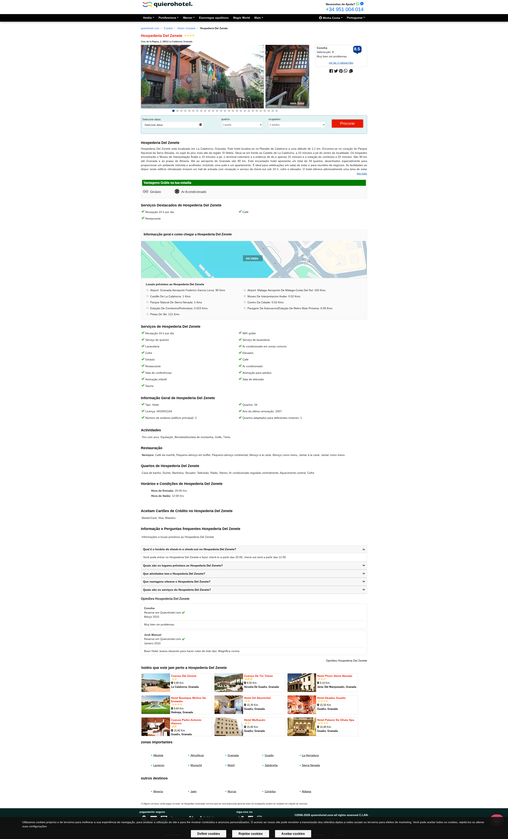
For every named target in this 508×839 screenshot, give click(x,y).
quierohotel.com (150, 28)
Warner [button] (187, 17)
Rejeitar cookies (251, 833)
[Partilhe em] (351, 71)
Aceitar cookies (293, 833)
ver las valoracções (341, 62)
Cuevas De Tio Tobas (258, 675)
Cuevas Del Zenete (183, 675)
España (168, 28)
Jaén (193, 791)
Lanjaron (158, 765)
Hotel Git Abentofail (257, 697)
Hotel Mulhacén (254, 719)
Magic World (241, 17)
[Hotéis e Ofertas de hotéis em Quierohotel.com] (167, 4)
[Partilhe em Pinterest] (341, 71)
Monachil (196, 765)
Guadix (269, 755)
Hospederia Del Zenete (214, 28)
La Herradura (310, 755)
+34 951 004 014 (345, 9)
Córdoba (270, 791)
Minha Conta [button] (331, 17)
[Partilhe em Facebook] (331, 71)
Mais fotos (297, 103)
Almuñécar (197, 755)
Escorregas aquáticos (214, 17)
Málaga (306, 791)
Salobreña (271, 765)
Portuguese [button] (355, 17)
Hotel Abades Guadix (331, 697)
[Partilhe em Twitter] (336, 71)
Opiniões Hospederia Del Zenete (346, 660)
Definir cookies (208, 833)
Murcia (232, 791)
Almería (158, 791)
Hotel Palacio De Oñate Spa (335, 719)
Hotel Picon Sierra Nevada (334, 675)
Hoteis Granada (186, 28)
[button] (173, 111)
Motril (231, 765)
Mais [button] (257, 17)
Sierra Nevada (311, 765)
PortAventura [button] (167, 17)
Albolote (158, 755)
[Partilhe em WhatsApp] (345, 71)
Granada (233, 755)
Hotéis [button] (147, 17)
